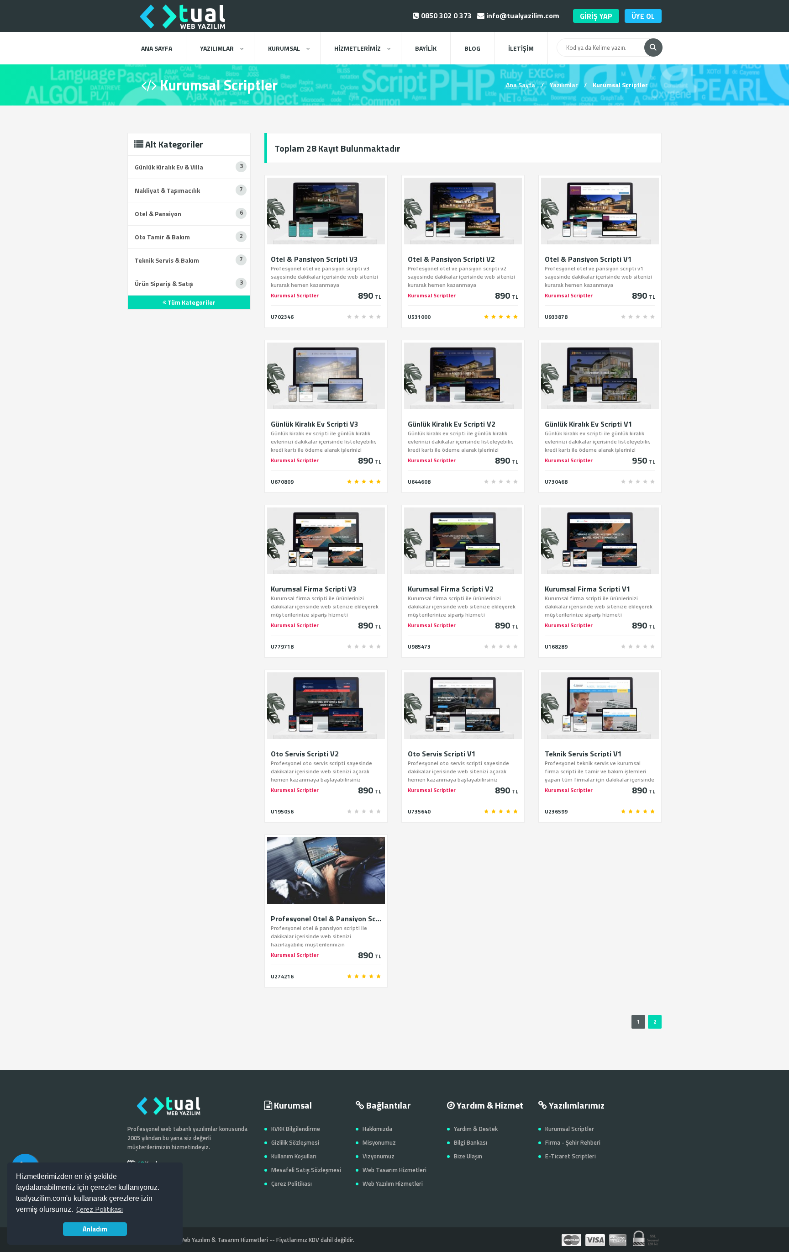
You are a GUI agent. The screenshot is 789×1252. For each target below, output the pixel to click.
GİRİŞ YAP (596, 16)
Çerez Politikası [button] (99, 1209)
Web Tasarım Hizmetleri (394, 1169)
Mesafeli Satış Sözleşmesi (306, 1169)
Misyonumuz (379, 1142)
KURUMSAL (284, 48)
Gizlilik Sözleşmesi (295, 1142)
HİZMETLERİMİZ (357, 48)
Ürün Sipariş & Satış (164, 283)
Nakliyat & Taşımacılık (167, 190)
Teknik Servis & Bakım (167, 260)
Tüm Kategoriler (191, 302)
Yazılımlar (564, 85)
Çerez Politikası (291, 1183)
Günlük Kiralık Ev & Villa (169, 167)
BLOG (472, 48)
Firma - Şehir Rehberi (572, 1142)
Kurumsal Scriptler (569, 1128)
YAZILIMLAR (217, 48)
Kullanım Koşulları (293, 1156)
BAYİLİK (426, 48)
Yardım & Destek (476, 1128)
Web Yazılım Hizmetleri (393, 1183)
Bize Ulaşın (468, 1156)
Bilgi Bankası (470, 1142)
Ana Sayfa (520, 85)
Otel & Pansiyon (158, 213)
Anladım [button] (95, 1229)
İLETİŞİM (521, 48)
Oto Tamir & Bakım (162, 237)
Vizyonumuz (378, 1156)
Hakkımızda (377, 1128)
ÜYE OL (643, 16)
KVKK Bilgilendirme (295, 1128)
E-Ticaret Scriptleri (570, 1156)
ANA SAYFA (156, 48)
